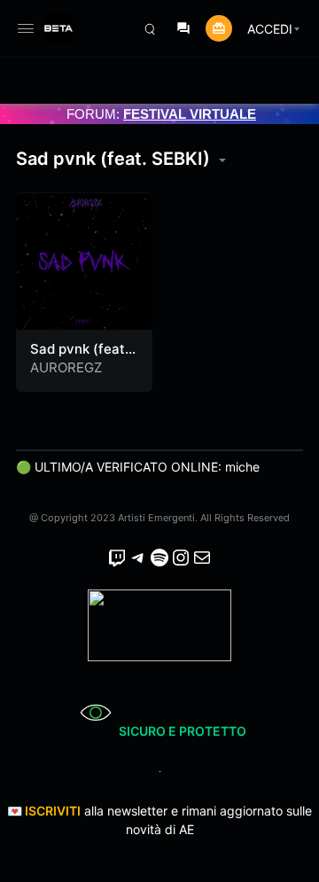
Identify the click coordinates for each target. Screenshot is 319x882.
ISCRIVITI (53, 810)
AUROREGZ (66, 367)
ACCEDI (269, 28)
